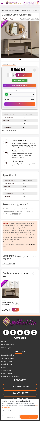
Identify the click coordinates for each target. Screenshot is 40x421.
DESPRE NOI (5, 342)
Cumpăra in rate (6, 361)
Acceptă (29, 417)
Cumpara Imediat (19, 80)
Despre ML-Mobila (7, 355)
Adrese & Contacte (7, 358)
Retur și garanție (6, 373)
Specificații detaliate (8, 130)
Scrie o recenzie (9, 263)
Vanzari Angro (6, 348)
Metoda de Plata (6, 364)
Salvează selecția (11, 417)
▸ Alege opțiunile (6, 411)
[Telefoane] (25, 2)
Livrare (3, 367)
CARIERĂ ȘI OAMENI (8, 345)
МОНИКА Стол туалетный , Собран (9, 303)
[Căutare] (29, 2)
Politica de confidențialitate (10, 376)
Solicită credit (20, 104)
